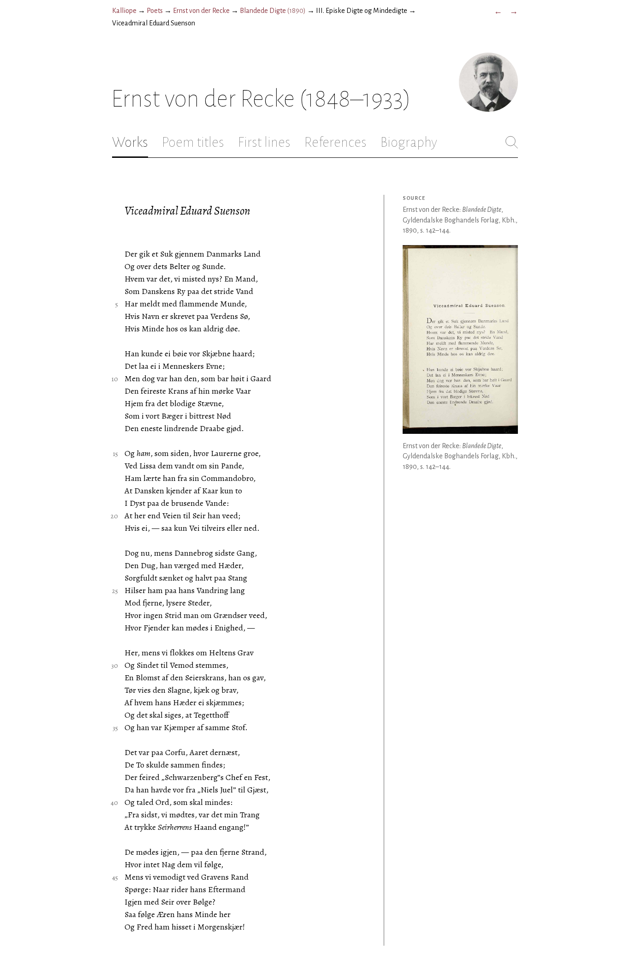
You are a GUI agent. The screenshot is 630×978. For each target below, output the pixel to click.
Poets (155, 10)
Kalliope (124, 10)
